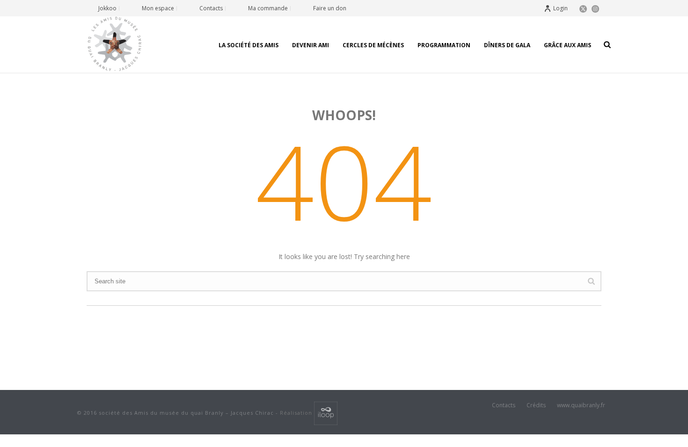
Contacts (503, 405)
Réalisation (297, 412)
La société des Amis (248, 45)
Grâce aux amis (567, 45)
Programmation (443, 45)
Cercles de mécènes (373, 45)
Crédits (536, 405)
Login (560, 8)
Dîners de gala (507, 45)
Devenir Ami (310, 45)
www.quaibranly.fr (581, 405)
